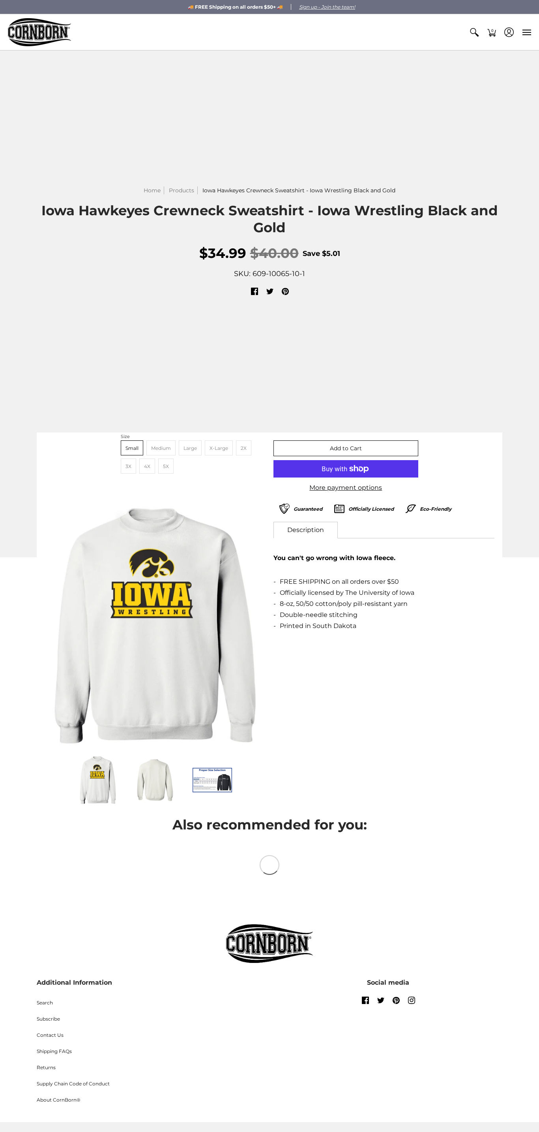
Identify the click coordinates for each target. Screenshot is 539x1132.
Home (152, 190)
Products (181, 190)
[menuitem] (474, 32)
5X (166, 466)
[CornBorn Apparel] (39, 32)
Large (190, 448)
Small (131, 448)
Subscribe (48, 1019)
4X (147, 466)
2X (244, 448)
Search (45, 1003)
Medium (161, 448)
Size (125, 436)
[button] (474, 32)
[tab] (305, 530)
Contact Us (50, 1035)
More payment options (345, 487)
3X (128, 466)
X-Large (219, 448)
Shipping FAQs (54, 1051)
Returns (46, 1067)
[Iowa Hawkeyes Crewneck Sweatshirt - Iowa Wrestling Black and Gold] (155, 625)
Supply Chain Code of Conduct (73, 1084)
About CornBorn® (58, 1100)
